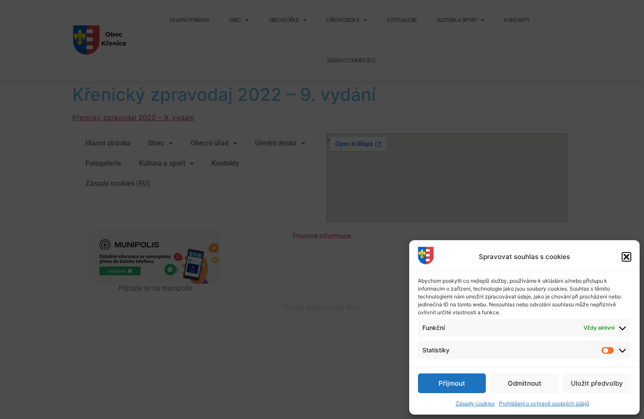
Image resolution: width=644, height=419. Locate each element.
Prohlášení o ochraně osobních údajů (544, 403)
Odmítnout (524, 383)
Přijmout (452, 383)
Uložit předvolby (597, 383)
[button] (626, 256)
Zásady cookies (475, 403)
